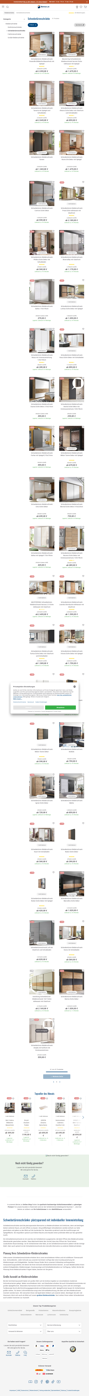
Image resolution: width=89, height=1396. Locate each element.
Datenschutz (24, 1390)
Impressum (13, 1390)
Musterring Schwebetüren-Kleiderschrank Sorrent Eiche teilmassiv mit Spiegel (71, 61)
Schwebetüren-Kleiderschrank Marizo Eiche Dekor (71, 998)
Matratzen (39, 1315)
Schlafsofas (64, 1315)
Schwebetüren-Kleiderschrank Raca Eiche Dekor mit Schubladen (72, 356)
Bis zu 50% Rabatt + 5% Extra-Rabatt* (35, 2)
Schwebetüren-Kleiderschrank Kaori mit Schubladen (42, 850)
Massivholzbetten (58, 1310)
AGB (18, 1390)
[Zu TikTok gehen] (53, 1382)
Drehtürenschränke (15, 27)
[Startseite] (44, 7)
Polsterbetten (44, 1310)
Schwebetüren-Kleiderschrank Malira (71, 802)
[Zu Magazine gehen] (30, 1382)
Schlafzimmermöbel (15, 1310)
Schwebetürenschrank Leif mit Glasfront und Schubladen (42, 949)
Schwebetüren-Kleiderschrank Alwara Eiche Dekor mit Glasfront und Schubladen (72, 110)
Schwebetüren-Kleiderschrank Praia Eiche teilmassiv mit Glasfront (71, 210)
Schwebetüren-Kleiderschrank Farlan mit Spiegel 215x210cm (42, 454)
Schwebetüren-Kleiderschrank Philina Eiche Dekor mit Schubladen (42, 259)
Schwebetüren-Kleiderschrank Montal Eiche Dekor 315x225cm (71, 505)
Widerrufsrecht (34, 1390)
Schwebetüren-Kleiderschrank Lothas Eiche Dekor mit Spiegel (72, 307)
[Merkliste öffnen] (81, 6)
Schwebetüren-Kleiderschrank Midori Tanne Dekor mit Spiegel (72, 454)
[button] (83, 1117)
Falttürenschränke (14, 34)
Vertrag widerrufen (44, 1390)
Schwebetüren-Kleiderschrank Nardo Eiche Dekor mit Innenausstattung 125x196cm (72, 406)
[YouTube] (58, 1382)
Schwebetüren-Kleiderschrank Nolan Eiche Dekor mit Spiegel (42, 900)
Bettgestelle (30, 1310)
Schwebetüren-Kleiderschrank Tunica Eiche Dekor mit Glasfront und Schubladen (42, 653)
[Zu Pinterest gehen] (47, 1382)
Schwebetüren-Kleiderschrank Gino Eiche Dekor (42, 505)
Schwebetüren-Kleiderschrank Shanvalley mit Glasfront (71, 258)
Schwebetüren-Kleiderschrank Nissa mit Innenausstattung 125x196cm (42, 357)
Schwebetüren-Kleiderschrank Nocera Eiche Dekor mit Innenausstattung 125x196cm (72, 555)
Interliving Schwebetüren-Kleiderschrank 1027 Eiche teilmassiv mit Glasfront (41, 999)
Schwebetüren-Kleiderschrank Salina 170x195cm (42, 307)
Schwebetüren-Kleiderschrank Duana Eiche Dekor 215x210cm (42, 405)
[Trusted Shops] (73, 1349)
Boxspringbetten (75, 1310)
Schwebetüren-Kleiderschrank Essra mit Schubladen (71, 949)
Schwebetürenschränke (16, 31)
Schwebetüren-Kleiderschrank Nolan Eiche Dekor (71, 850)
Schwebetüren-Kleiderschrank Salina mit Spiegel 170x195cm (42, 554)
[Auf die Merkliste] (53, 32)
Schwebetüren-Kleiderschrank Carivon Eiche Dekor (42, 209)
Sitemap (63, 1390)
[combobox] (80, 25)
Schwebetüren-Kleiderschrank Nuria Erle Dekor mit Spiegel (71, 158)
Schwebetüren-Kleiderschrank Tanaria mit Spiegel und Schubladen (42, 110)
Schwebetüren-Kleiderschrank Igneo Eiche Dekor (42, 802)
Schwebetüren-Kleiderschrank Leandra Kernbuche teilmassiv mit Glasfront (71, 604)
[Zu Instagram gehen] (36, 1382)
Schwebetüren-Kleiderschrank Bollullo (71, 750)
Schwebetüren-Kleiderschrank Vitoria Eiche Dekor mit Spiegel (72, 652)
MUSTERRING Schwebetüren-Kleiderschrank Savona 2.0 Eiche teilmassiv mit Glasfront (42, 604)
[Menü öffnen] (3, 7)
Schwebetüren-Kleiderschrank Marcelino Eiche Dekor (71, 900)
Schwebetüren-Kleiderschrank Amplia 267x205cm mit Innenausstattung (42, 1048)
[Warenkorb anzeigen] (85, 6)
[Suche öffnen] (7, 7)
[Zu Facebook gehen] (41, 1382)
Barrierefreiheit (55, 1390)
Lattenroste (51, 1315)
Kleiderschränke (11, 24)
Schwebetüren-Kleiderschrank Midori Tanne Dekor (42, 750)
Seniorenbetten (26, 1315)
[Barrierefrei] (77, 7)
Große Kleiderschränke (16, 37)
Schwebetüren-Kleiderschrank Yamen (42, 158)
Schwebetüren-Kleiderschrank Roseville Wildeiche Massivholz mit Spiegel (41, 61)
